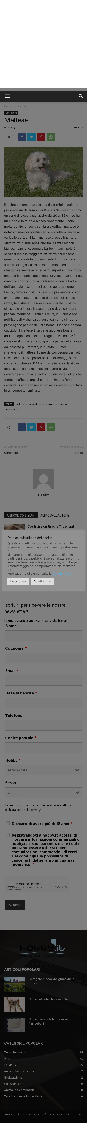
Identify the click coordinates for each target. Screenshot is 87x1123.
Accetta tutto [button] (42, 581)
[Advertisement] (43, 45)
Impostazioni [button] (18, 581)
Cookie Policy (62, 573)
